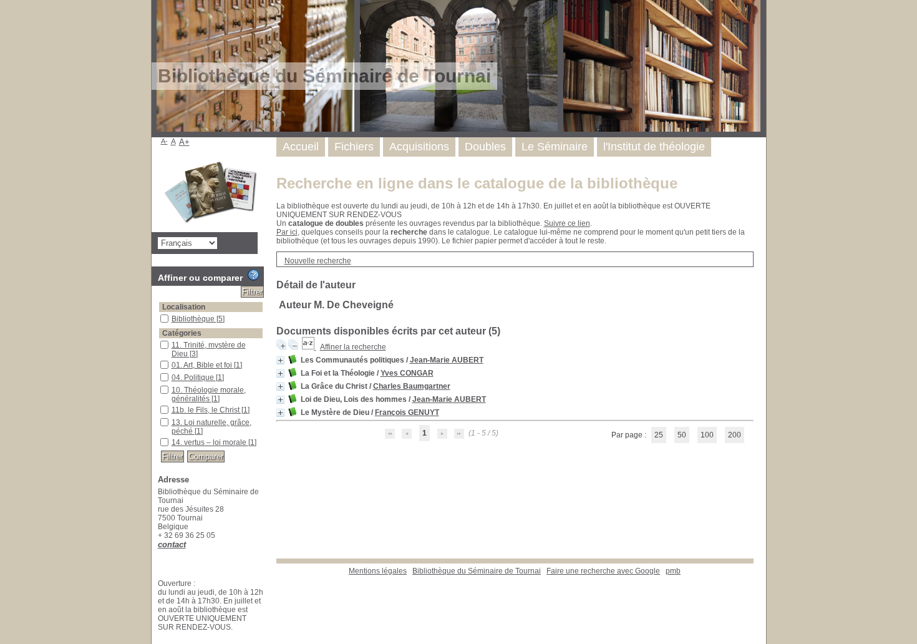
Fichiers (354, 146)
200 (734, 435)
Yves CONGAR (407, 373)
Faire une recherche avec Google (603, 571)
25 (658, 435)
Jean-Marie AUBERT (446, 360)
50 (681, 435)
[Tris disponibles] (309, 347)
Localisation (183, 307)
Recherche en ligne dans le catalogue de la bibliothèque (476, 183)
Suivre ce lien (567, 223)
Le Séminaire (555, 146)
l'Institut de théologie (654, 146)
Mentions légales (378, 571)
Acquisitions (419, 146)
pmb (673, 571)
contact (172, 544)
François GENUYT (407, 412)
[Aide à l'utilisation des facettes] (253, 275)
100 (707, 435)
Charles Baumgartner (411, 386)
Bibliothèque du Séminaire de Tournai (476, 571)
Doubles (485, 146)
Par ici (287, 232)
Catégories (181, 333)
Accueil (301, 146)
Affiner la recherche (353, 347)
